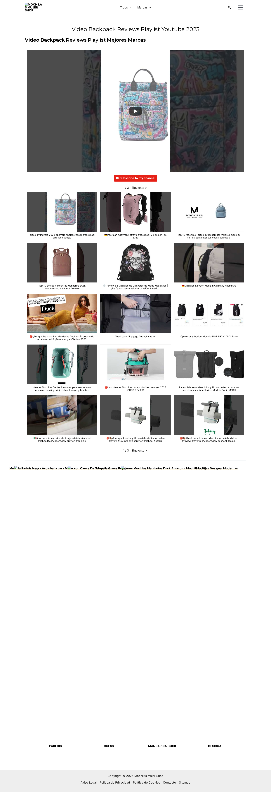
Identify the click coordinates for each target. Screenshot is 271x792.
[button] (229, 7)
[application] (129, 7)
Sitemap (184, 782)
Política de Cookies (146, 782)
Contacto (169, 782)
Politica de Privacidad (115, 782)
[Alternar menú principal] (240, 7)
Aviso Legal (89, 782)
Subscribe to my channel (137, 178)
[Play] (135, 111)
